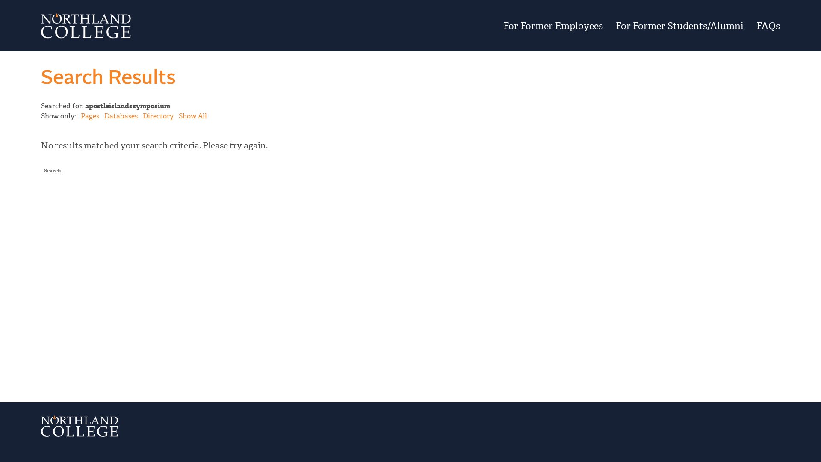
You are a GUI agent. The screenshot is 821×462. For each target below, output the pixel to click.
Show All (193, 116)
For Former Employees (553, 25)
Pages (90, 116)
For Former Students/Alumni (680, 25)
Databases (121, 116)
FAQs (768, 25)
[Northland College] (164, 25)
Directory (158, 116)
